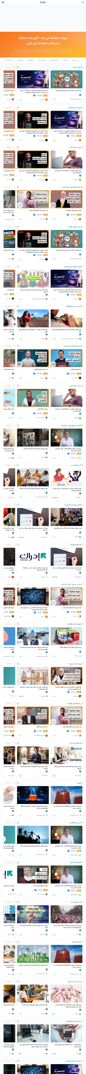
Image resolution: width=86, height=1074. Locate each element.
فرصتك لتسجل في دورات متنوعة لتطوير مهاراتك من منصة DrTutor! (33, 529)
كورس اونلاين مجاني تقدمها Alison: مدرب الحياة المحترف (67, 528)
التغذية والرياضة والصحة (73, 505)
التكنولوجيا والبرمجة (54, 60)
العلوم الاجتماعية (75, 862)
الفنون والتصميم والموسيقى (72, 266)
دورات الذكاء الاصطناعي (73, 1061)
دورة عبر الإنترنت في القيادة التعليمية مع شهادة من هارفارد (34, 488)
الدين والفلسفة (76, 902)
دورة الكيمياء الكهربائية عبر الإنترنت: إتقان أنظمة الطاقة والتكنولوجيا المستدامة (34, 807)
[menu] (83, 2)
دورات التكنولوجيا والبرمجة (72, 346)
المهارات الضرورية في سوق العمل (73, 210)
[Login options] (2, 2)
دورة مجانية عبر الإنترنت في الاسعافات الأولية (70, 647)
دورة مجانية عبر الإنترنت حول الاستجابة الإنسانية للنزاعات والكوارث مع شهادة (34, 648)
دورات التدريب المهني (74, 981)
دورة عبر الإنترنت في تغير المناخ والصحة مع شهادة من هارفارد (33, 965)
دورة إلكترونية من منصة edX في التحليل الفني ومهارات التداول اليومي (68, 1046)
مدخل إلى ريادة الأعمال (42, 727)
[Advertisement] (43, 1070)
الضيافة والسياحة (75, 743)
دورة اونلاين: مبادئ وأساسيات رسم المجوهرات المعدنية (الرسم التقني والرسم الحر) (68, 688)
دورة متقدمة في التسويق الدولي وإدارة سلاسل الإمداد (35, 1005)
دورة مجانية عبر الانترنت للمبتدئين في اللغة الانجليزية (68, 90)
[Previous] (81, 60)
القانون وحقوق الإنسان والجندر (71, 425)
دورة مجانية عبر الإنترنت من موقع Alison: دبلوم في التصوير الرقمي (33, 330)
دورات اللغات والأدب (74, 227)
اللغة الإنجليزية (31, 60)
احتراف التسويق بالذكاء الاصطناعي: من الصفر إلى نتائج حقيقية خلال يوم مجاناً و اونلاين (34, 609)
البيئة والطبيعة (76, 942)
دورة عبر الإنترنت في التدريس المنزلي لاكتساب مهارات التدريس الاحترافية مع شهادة (66, 489)
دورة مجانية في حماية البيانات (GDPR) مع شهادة (36, 449)
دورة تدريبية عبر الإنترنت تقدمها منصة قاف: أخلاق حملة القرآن (34, 926)
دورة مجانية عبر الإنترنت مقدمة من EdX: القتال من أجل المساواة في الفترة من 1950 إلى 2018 (67, 926)
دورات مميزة (77, 67)
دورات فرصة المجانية (74, 107)
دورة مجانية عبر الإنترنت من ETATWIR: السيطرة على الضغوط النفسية (68, 172)
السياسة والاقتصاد (75, 822)
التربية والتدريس (75, 465)
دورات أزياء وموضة (75, 663)
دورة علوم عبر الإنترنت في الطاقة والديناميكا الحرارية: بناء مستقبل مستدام (67, 807)
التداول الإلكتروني (20, 60)
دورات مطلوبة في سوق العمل (71, 187)
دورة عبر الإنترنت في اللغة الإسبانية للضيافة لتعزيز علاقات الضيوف (67, 767)
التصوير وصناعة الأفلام (73, 306)
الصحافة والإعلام (75, 544)
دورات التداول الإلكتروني (73, 1021)
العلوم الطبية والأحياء (74, 624)
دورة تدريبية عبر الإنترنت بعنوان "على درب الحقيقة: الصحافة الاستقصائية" (35, 569)
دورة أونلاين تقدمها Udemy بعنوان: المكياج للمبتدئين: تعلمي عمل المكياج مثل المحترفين (68, 1006)
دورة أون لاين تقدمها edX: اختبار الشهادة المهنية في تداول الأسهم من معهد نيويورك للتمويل (34, 1046)
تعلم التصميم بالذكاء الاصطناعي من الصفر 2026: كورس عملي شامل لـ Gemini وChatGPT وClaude (34, 91)
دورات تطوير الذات (75, 147)
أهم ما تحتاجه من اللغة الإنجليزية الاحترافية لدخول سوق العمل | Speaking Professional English (34, 132)
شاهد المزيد (9, 67)
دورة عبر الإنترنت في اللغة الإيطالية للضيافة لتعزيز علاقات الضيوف (34, 767)
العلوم (79, 783)
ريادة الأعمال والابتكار (74, 703)
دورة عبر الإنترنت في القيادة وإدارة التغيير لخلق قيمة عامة (34, 846)
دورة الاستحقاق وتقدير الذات (41, 886)
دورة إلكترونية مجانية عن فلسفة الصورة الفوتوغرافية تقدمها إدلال (66, 330)
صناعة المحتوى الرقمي (76, 369)
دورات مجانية (74, 60)
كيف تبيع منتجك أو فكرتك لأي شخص (38, 210)
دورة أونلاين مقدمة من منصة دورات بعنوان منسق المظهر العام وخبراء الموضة (34, 688)
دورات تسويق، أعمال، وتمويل (71, 584)
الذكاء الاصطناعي (42, 60)
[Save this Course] (80, 95)
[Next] (17, 60)
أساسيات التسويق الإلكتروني (41, 369)
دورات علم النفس (75, 385)
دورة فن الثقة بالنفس (42, 409)
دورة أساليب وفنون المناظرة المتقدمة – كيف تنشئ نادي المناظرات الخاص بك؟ (68, 450)
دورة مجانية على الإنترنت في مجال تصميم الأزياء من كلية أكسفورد (34, 291)
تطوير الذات (65, 60)
